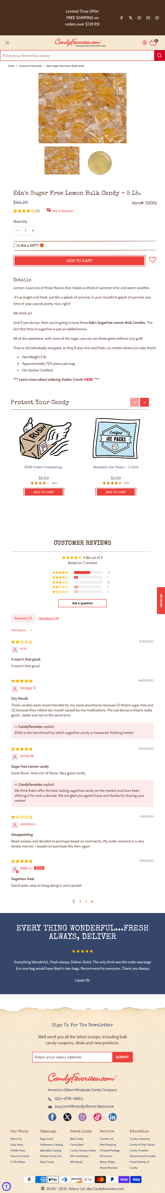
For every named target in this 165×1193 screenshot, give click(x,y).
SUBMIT (122, 1057)
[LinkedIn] (148, 18)
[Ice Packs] (116, 438)
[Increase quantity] (32, 230)
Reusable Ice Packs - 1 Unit (115, 467)
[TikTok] (157, 18)
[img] (22, 642)
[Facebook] (121, 18)
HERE (88, 379)
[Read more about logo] (82, 1084)
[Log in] (144, 42)
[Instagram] (139, 18)
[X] (130, 18)
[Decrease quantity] (17, 230)
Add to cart (44, 492)
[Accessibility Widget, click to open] (6, 1186)
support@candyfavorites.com (84, 1107)
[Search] (159, 55)
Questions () (48, 618)
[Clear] (151, 55)
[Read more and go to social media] (52, 1117)
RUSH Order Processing (44, 467)
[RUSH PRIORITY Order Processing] (44, 438)
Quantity (20, 221)
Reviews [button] (161, 600)
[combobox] (82, 55)
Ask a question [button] (82, 603)
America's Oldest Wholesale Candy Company (82, 1090)
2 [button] (80, 901)
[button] (24, 211)
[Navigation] (7, 42)
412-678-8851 (69, 1099)
